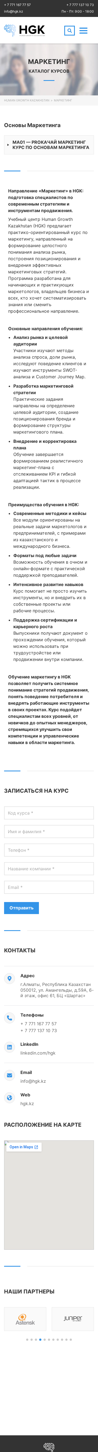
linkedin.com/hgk (38, 1053)
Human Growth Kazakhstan (26, 100)
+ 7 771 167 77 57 (17, 5)
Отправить (21, 908)
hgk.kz (27, 1103)
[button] (27, 1340)
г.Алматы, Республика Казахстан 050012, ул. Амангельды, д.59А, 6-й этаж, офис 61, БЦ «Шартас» (57, 990)
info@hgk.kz (13, 11)
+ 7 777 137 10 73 (80, 5)
